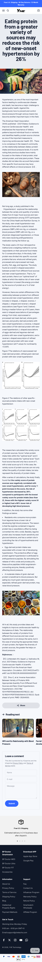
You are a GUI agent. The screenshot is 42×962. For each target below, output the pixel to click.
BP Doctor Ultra (8, 863)
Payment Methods (9, 912)
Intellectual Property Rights (8, 906)
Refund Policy (29, 901)
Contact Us (28, 888)
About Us (6, 884)
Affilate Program (30, 912)
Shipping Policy (8, 896)
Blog (4, 901)
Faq (24, 884)
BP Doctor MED (8, 859)
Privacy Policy (18, 763)
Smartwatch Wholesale (28, 906)
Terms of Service (9, 892)
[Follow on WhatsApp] (26, 940)
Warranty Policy (30, 896)
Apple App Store (30, 856)
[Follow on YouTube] (20, 940)
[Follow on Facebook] (3, 940)
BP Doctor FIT (8, 868)
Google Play (28, 860)
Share (22, 705)
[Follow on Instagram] (15, 940)
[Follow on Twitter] (9, 940)
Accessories (7, 872)
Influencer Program (31, 892)
